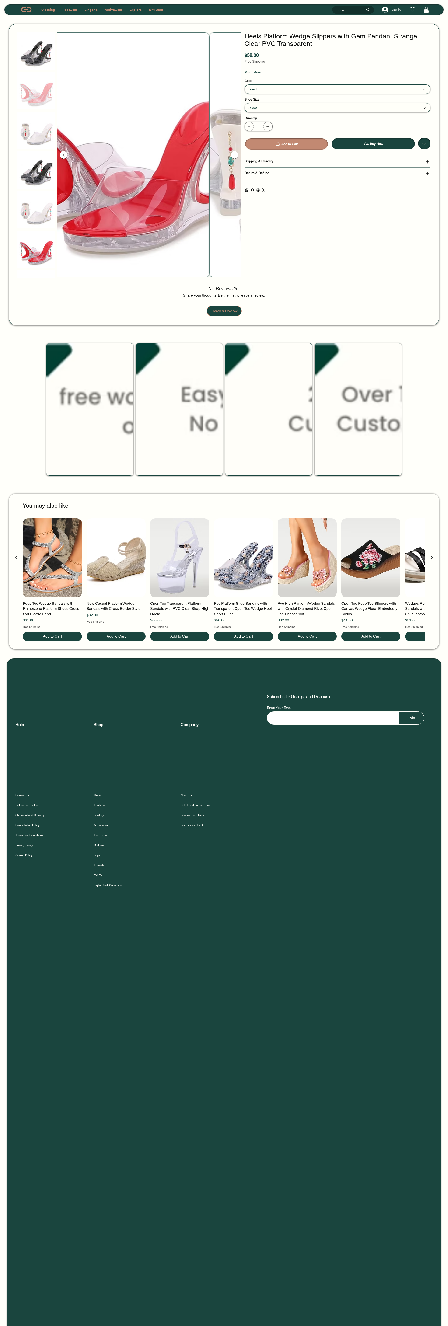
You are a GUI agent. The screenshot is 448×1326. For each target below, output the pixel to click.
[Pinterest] (258, 195)
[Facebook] (252, 195)
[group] (224, 579)
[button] (426, 10)
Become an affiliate (193, 815)
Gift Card (99, 875)
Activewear (101, 825)
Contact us (22, 795)
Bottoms (99, 845)
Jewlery (99, 815)
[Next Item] (234, 155)
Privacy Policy (24, 845)
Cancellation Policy (27, 825)
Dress (98, 795)
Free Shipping (32, 626)
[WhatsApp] (247, 195)
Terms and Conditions (29, 835)
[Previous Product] (16, 557)
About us (186, 795)
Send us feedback (192, 825)
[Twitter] (263, 195)
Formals (99, 865)
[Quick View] (52, 557)
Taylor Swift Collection (108, 885)
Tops (97, 855)
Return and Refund (27, 805)
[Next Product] (432, 557)
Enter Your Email (279, 707)
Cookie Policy (24, 855)
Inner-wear (101, 835)
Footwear (100, 805)
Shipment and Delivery (30, 815)
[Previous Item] (63, 155)
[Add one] (268, 132)
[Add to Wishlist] (424, 149)
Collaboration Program (195, 805)
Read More (253, 78)
